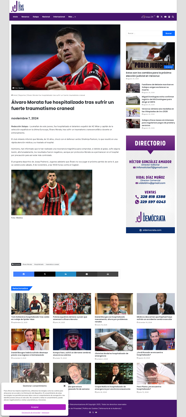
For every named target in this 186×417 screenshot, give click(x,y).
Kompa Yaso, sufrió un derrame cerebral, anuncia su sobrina (72, 353)
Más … (71, 17)
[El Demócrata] (17, 6)
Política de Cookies (90, 408)
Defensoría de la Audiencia (109, 408)
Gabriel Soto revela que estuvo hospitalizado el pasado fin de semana (71, 387)
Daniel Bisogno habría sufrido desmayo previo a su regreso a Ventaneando (29, 353)
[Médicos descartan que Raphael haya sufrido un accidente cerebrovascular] (156, 304)
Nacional (46, 17)
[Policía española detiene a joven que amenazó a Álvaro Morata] (72, 304)
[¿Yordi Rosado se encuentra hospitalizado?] (156, 339)
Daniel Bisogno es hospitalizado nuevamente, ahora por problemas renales (111, 319)
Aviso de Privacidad (74, 408)
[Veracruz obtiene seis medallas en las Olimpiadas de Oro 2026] (133, 112)
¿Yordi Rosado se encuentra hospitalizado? (150, 353)
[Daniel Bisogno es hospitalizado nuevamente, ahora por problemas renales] (114, 304)
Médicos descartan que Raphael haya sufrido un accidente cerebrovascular (154, 318)
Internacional (59, 17)
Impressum (45, 412)
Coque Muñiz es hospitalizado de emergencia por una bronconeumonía (112, 387)
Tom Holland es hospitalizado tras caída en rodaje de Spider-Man (30, 318)
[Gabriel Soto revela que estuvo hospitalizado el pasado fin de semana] (72, 373)
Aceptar (35, 407)
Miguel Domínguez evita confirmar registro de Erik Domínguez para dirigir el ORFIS (158, 99)
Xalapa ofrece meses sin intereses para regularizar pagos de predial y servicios (158, 123)
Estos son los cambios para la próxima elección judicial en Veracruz (148, 74)
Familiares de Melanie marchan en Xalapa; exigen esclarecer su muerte (158, 87)
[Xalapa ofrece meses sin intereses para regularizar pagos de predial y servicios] (133, 123)
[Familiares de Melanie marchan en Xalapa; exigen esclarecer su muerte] (133, 88)
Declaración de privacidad (31, 412)
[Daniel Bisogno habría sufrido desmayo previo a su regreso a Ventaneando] (30, 339)
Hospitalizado (39, 264)
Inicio (15, 17)
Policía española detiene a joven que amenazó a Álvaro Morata (70, 318)
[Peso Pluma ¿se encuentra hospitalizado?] (156, 373)
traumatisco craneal (52, 264)
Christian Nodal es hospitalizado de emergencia (111, 354)
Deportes (22, 95)
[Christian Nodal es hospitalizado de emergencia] (114, 340)
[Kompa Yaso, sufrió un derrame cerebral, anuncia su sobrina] (72, 339)
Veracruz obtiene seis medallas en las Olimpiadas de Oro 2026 (158, 110)
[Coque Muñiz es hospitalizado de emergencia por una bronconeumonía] (114, 373)
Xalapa (36, 17)
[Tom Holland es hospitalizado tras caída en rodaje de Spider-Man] (30, 304)
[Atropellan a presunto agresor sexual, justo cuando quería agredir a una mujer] (30, 373)
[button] (64, 386)
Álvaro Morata (27, 264)
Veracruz (25, 17)
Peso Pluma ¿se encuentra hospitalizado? (149, 387)
